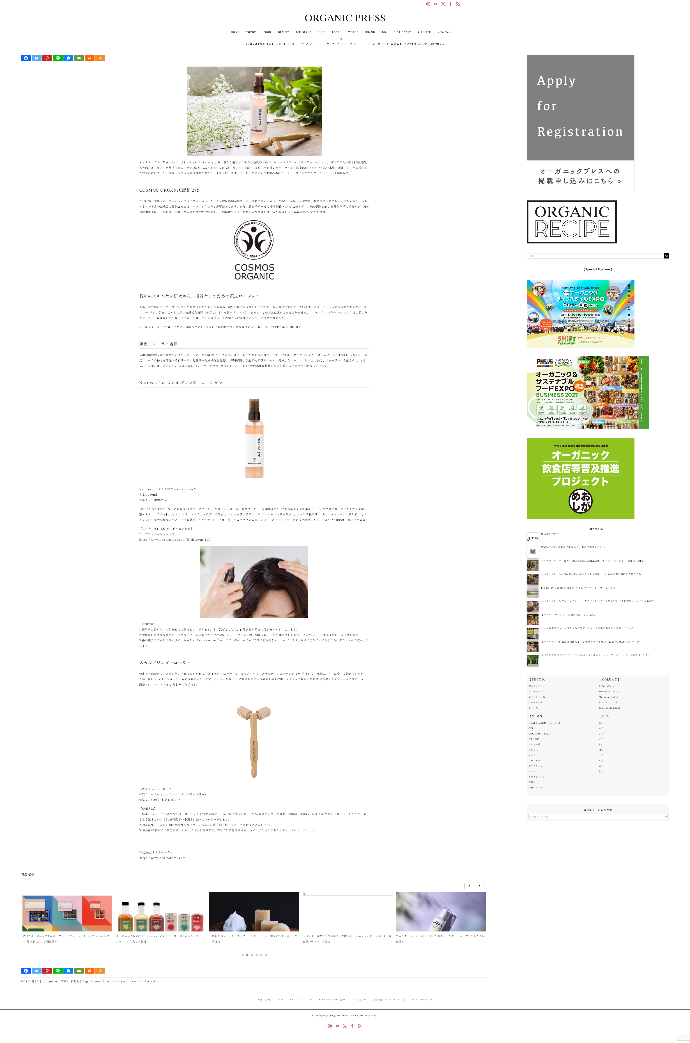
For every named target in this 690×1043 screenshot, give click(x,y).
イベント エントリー (300, 999)
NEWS (64, 981)
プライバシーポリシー (420, 999)
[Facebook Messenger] (68, 58)
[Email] (79, 58)
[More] (100, 58)
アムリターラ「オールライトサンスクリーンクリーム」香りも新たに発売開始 (347, 938)
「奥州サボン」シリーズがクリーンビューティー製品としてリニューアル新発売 (160, 938)
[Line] (58, 58)
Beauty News (100, 981)
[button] (342, 39)
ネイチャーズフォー (124, 981)
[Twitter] (37, 58)
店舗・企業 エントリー (270, 999)
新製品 (75, 981)
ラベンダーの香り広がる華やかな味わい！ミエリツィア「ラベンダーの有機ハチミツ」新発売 (254, 938)
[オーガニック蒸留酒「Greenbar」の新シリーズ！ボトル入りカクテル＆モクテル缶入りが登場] (67, 925)
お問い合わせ (358, 999)
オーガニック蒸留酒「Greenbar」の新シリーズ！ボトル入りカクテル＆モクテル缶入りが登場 (67, 938)
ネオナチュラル (148, 981)
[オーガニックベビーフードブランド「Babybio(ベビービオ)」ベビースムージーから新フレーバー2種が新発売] (441, 925)
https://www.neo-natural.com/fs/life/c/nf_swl (176, 539)
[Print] (90, 58)
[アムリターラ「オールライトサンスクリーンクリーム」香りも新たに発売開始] (348, 925)
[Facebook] (26, 58)
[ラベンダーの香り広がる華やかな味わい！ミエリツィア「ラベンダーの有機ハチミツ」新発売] (254, 925)
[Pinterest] (47, 58)
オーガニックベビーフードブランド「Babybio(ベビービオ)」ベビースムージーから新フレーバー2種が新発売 (440, 938)
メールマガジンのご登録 (331, 999)
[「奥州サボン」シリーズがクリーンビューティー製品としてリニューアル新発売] (161, 925)
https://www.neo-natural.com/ (163, 858)
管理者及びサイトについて (386, 999)
